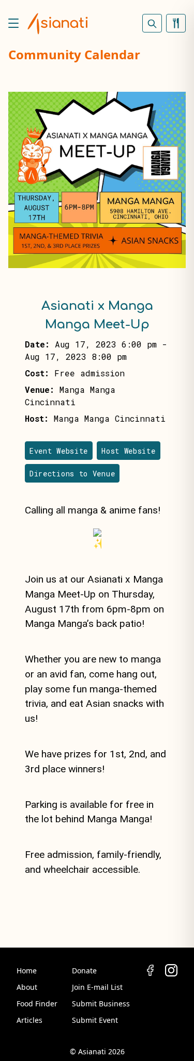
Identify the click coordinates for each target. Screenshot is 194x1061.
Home (27, 970)
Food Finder (37, 1003)
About (27, 987)
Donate (84, 970)
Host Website (128, 451)
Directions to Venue (72, 473)
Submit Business (101, 1003)
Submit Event (95, 1020)
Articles (29, 1020)
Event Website (58, 451)
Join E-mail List (97, 987)
